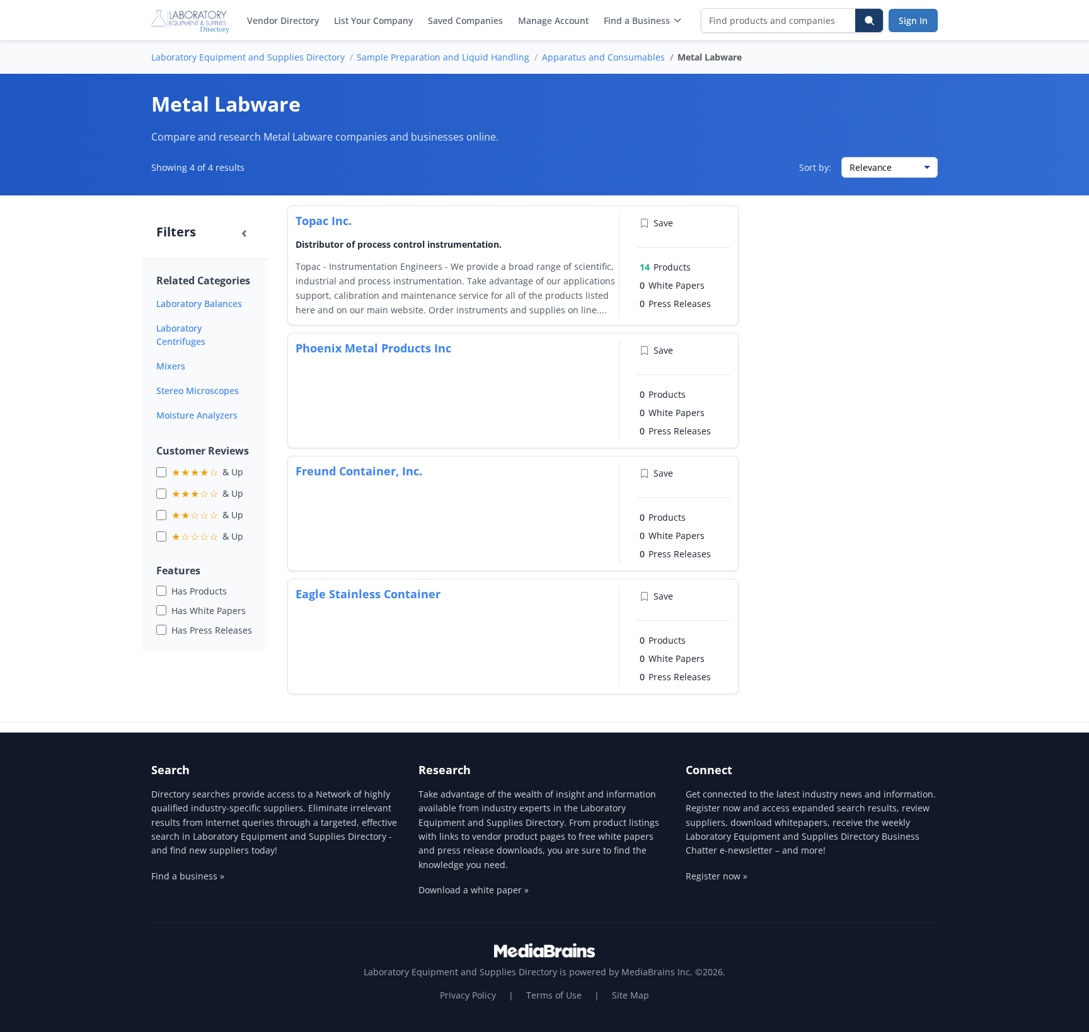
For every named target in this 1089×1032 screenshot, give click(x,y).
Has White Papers (208, 611)
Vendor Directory (283, 20)
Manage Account (553, 20)
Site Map (630, 995)
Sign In (913, 20)
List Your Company (373, 20)
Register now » (716, 876)
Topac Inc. (324, 220)
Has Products (199, 591)
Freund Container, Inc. (359, 470)
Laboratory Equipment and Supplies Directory (248, 57)
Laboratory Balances (199, 304)
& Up (207, 472)
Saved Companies (465, 20)
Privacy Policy (468, 995)
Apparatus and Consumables (603, 57)
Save (663, 223)
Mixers (170, 366)
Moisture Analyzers (197, 415)
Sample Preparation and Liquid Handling (443, 57)
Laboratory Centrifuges (180, 334)
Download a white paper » (473, 890)
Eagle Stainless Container (368, 593)
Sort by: (815, 167)
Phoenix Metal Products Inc (373, 348)
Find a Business (637, 20)
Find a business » (187, 876)
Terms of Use (554, 995)
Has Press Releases (211, 630)
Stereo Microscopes (197, 391)
